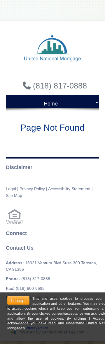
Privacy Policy (32, 188)
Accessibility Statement (69, 188)
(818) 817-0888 (35, 278)
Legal (11, 188)
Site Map (14, 195)
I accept (18, 300)
